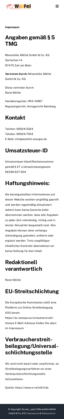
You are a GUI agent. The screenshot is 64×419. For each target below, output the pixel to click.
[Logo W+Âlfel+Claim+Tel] (18, 4)
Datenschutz (48, 413)
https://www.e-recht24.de (32, 387)
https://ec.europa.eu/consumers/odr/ (29, 317)
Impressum (33, 413)
